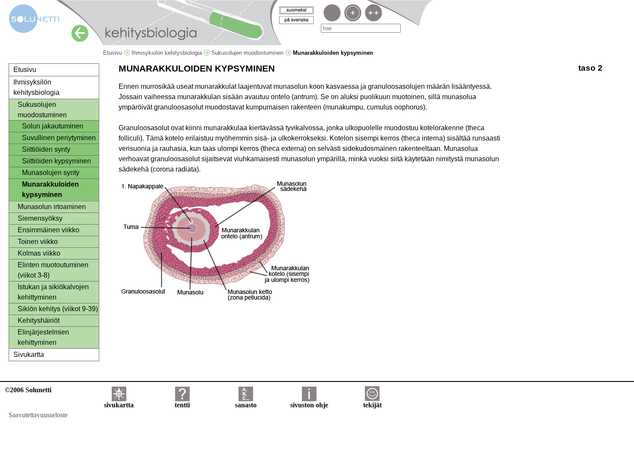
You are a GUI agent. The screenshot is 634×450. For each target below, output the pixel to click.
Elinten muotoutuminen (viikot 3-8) (53, 270)
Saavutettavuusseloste (38, 415)
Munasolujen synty (50, 172)
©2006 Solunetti (28, 390)
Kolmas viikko (39, 253)
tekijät (372, 405)
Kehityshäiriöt (39, 320)
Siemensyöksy (40, 218)
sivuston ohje (309, 405)
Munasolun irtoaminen (52, 206)
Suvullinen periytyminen (59, 137)
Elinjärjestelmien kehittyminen (43, 337)
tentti (182, 405)
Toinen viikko (38, 241)
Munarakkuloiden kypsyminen (50, 189)
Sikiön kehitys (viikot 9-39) (58, 308)
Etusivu (113, 53)
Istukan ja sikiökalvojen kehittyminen (53, 292)
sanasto (246, 405)
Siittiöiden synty (46, 149)
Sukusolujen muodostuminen (248, 53)
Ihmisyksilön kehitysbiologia (168, 53)
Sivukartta (28, 354)
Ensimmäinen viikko (48, 230)
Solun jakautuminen (52, 126)
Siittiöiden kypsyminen (56, 161)
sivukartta (119, 405)
